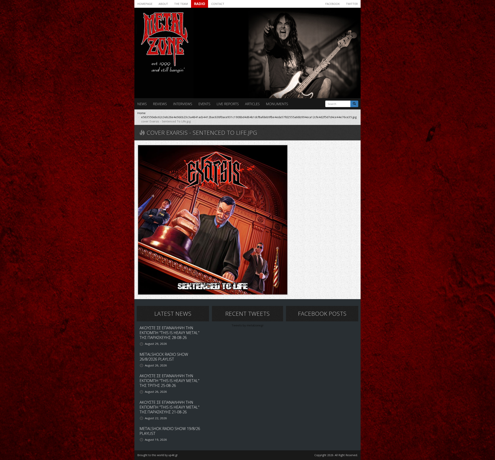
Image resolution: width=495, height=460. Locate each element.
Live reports (228, 104)
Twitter (352, 4)
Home (141, 113)
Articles (252, 104)
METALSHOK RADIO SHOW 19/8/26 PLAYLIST (170, 431)
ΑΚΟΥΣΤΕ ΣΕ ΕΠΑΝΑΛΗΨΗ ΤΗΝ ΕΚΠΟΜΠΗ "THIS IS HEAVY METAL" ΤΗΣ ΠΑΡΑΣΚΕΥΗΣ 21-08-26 (169, 407)
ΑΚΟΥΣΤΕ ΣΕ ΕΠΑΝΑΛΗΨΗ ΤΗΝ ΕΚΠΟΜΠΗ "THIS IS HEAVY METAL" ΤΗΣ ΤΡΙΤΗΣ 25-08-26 (169, 380)
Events (204, 104)
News (142, 104)
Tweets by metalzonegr (247, 325)
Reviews (160, 104)
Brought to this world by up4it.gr (157, 455)
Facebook (332, 4)
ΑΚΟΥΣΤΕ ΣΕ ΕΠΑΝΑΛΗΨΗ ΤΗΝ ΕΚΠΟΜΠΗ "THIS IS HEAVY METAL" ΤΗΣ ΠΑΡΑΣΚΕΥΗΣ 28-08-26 (169, 332)
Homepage (144, 4)
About (163, 4)
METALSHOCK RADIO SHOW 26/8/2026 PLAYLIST (164, 357)
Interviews (182, 104)
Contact (217, 4)
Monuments (277, 104)
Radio (199, 3)
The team (181, 4)
